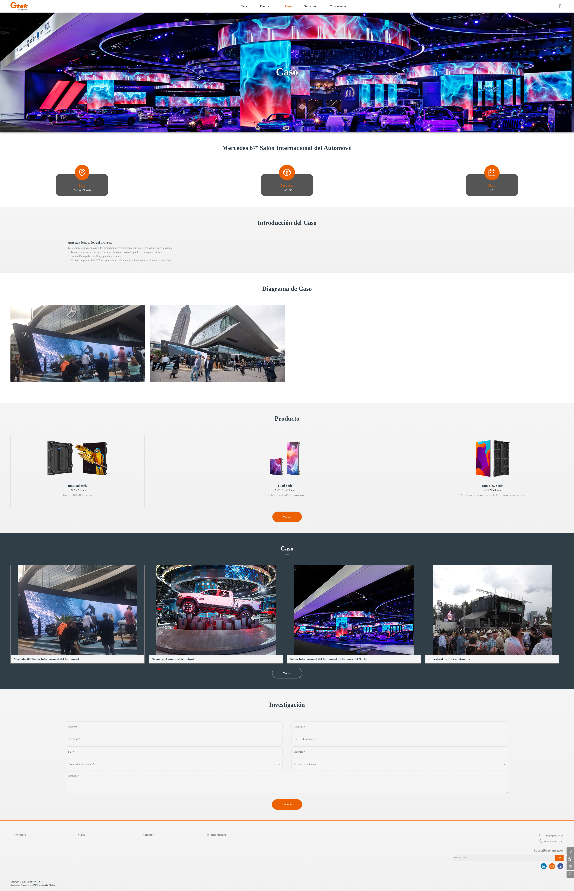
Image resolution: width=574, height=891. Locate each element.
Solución (148, 835)
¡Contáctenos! (216, 835)
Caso (81, 835)
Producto (20, 835)
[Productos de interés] (400, 764)
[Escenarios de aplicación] (174, 764)
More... (287, 516)
